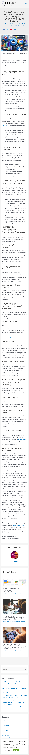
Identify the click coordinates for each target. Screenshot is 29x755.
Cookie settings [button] (8, 750)
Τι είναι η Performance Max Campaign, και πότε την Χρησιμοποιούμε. (11, 590)
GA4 (3, 728)
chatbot (3, 720)
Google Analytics (22, 439)
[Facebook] (4, 29)
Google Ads (5, 125)
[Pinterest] (11, 29)
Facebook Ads (5, 725)
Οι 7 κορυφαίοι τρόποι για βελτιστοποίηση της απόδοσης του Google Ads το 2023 (14, 617)
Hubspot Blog (9, 337)
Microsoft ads (7, 23)
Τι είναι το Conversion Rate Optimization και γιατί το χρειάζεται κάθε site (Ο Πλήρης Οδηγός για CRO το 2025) (14, 690)
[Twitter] (7, 29)
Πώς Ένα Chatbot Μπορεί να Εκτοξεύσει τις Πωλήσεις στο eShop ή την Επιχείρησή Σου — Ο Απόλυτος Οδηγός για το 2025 (14, 702)
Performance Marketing (18, 23)
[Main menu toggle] (25, 4)
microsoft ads (14, 27)
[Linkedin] (15, 29)
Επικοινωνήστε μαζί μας (18, 525)
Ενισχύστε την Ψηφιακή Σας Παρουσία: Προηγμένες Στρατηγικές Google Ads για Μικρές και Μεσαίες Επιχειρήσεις (14, 646)
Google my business (7, 732)
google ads (16, 25)
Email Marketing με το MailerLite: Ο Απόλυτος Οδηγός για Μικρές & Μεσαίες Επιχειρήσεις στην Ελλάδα (14, 684)
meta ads (22, 25)
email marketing (6, 723)
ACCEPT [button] (16, 750)
